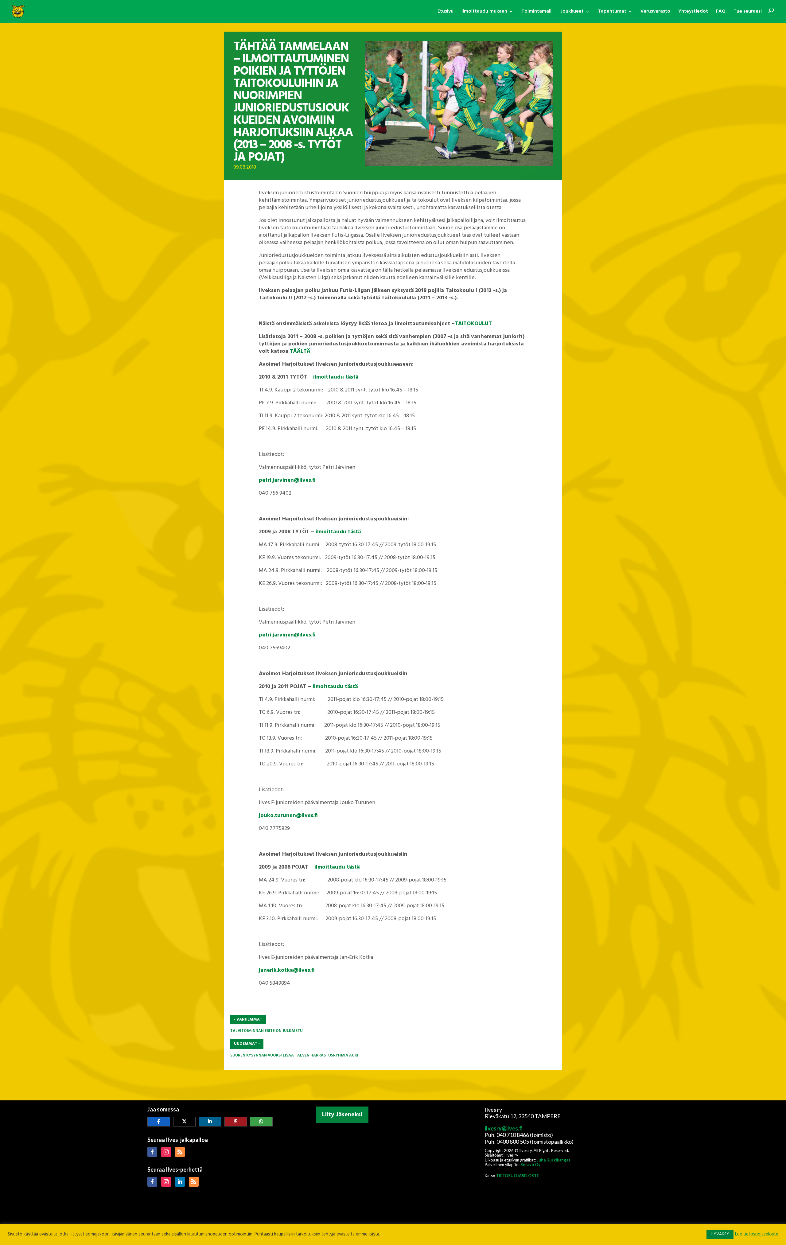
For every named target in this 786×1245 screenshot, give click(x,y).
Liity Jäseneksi (342, 1115)
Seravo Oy (530, 1164)
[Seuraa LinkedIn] (180, 1182)
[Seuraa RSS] (180, 1152)
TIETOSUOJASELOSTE (517, 1175)
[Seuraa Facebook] (152, 1152)
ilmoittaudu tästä (335, 377)
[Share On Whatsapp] (261, 1121)
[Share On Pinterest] (236, 1121)
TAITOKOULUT (473, 323)
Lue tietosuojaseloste (756, 1234)
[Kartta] (393, 1166)
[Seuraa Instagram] (166, 1152)
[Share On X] (184, 1121)
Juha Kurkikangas (553, 1159)
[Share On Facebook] (159, 1121)
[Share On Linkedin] (210, 1121)
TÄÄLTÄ (300, 351)
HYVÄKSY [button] (720, 1234)
